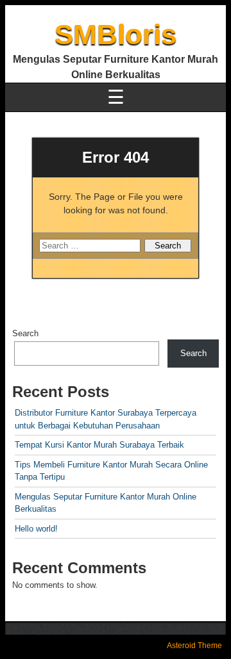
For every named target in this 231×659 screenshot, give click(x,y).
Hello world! (36, 528)
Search (25, 333)
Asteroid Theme (194, 645)
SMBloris (115, 34)
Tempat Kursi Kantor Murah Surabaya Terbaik (99, 445)
